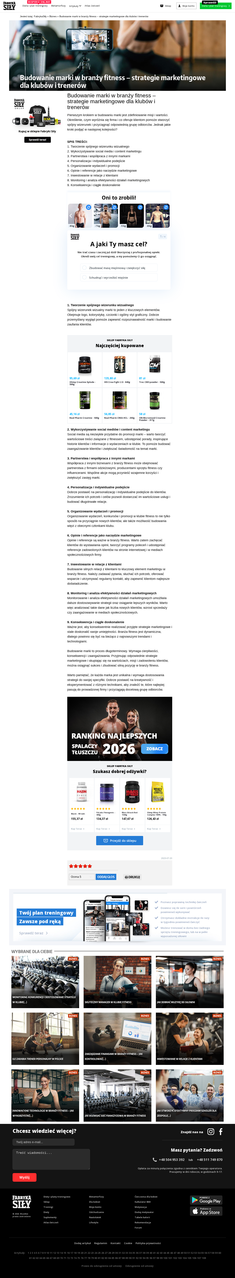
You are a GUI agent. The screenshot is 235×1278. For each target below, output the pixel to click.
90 (130, 1258)
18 (75, 1252)
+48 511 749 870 (209, 1159)
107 (199, 1258)
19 (78, 1252)
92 (137, 1258)
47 (175, 1252)
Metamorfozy (58, 5)
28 (109, 1252)
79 (92, 1258)
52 (192, 1252)
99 (161, 1258)
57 (209, 1252)
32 (123, 1252)
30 (116, 1252)
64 (40, 1258)
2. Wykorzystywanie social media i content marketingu (104, 151)
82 (102, 1258)
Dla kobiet (94, 1201)
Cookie (128, 1243)
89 (126, 1258)
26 (102, 1252)
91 (133, 1258)
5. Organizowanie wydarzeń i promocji (93, 166)
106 (194, 1258)
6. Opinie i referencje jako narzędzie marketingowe (102, 170)
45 (168, 1252)
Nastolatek (95, 1217)
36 (137, 1252)
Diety (46, 1212)
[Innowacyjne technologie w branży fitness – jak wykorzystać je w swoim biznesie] (45, 1095)
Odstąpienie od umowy (139, 1266)
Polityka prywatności (148, 1243)
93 (140, 1258)
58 (212, 1252)
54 (199, 1252)
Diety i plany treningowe (57, 1196)
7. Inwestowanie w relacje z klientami (92, 175)
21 (85, 1252)
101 (170, 1258)
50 (185, 1252)
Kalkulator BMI (143, 1201)
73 (71, 1258)
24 (95, 1252)
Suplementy (50, 1217)
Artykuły (74, 6)
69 (58, 1258)
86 (116, 1258)
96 (150, 1258)
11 (51, 1252)
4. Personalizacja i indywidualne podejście (96, 161)
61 (30, 1258)
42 (157, 1252)
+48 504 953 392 (171, 1159)
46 (171, 1252)
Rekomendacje (143, 1222)
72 (68, 1258)
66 (47, 1258)
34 (130, 1252)
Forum (138, 1227)
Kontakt (116, 1243)
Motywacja (141, 1207)
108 (204, 1258)
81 (99, 1258)
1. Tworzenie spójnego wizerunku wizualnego (98, 146)
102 (175, 1258)
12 (54, 1252)
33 (126, 1252)
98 (157, 1258)
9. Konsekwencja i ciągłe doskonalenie (93, 185)
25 (99, 1252)
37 (140, 1252)
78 (89, 1258)
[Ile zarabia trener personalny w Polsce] (45, 1039)
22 (89, 1252)
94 (144, 1258)
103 (180, 1258)
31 (120, 1252)
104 (185, 1258)
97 (154, 1258)
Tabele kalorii (142, 1217)
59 (216, 1252)
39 (147, 1252)
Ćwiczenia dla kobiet (146, 1196)
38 (144, 1252)
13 (58, 1252)
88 (123, 1258)
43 (161, 1252)
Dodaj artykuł (82, 1243)
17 (71, 1252)
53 (195, 1252)
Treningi (48, 1207)
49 (181, 1252)
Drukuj (134, 877)
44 (164, 1252)
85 (113, 1258)
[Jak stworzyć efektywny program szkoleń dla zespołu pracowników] (190, 1095)
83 (106, 1258)
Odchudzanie (96, 1212)
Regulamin (100, 1243)
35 (133, 1252)
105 (189, 1258)
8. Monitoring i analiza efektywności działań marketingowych (108, 180)
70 (61, 1258)
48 (178, 1252)
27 (106, 1252)
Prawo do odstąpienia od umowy (102, 1266)
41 (154, 1252)
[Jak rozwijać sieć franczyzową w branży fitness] (118, 1095)
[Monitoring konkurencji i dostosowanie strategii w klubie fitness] (45, 982)
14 (61, 1252)
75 (78, 1258)
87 (120, 1258)
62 (34, 1258)
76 (82, 1258)
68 (54, 1258)
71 (64, 1258)
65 (44, 1258)
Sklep (47, 1201)
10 (47, 1252)
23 (92, 1252)
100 (165, 1258)
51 (188, 1252)
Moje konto (95, 1207)
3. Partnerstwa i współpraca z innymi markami (98, 156)
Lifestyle (93, 1222)
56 (206, 1252)
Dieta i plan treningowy (35, 5)
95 (147, 1258)
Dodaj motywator (144, 1212)
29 (113, 1252)
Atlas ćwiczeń (92, 5)
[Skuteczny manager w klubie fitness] (118, 982)
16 (68, 1252)
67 (51, 1258)
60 (219, 1252)
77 (85, 1258)
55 (202, 1252)
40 (150, 1252)
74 (75, 1258)
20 (82, 1252)
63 (37, 1258)
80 (95, 1258)
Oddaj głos (106, 877)
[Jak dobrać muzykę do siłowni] (190, 982)
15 (64, 1252)
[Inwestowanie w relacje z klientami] (190, 1039)
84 (109, 1258)
